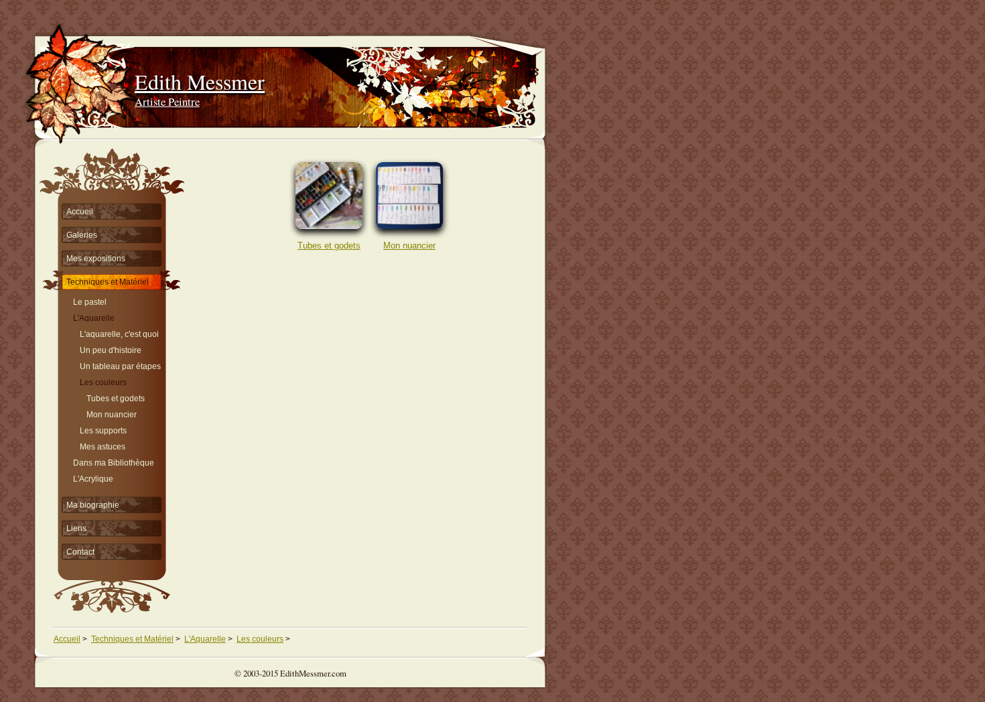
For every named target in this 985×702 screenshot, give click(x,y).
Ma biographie (92, 505)
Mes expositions (95, 259)
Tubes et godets (329, 245)
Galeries (81, 235)
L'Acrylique (93, 477)
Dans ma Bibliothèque (113, 461)
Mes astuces (102, 445)
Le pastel (90, 300)
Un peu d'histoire (110, 348)
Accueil (79, 212)
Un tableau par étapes (120, 364)
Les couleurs (103, 380)
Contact (80, 552)
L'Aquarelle (94, 316)
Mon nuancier (409, 245)
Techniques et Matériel (107, 282)
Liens (76, 528)
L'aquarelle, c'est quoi (119, 332)
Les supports (103, 429)
